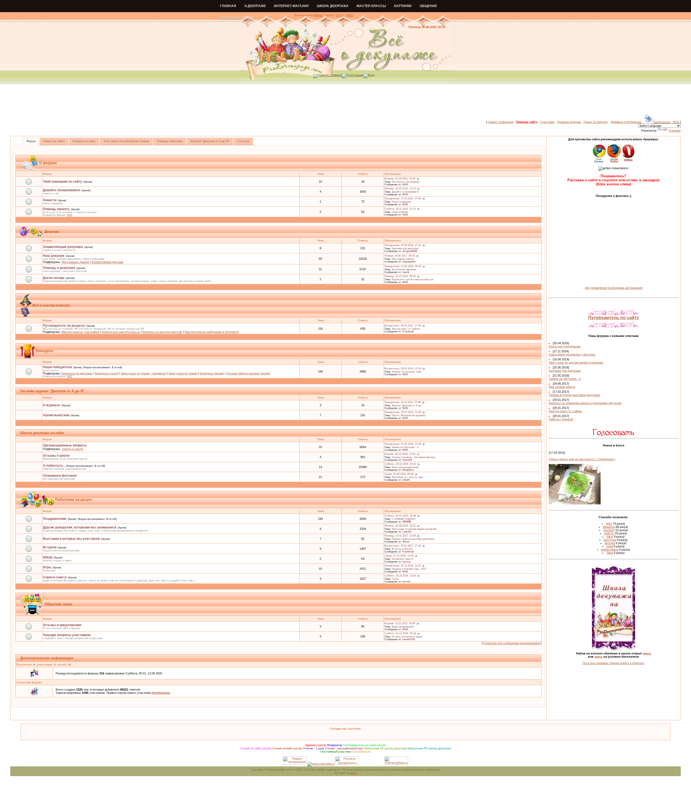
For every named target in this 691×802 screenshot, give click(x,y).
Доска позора (54, 278)
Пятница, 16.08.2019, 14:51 (400, 526)
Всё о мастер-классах (51, 305)
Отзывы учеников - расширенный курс (414, 457)
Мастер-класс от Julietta (406, 328)
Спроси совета (55, 577)
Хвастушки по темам (182, 373)
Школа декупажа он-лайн (42, 433)
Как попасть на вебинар (405, 181)
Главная (228, 6)
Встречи (49, 547)
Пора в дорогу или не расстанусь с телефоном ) (582, 459)
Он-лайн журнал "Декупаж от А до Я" (52, 391)
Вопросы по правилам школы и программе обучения (585, 403)
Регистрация (355, 75)
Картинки (403, 6)
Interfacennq (161, 692)
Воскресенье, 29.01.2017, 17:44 (402, 546)
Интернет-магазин (291, 6)
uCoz (353, 772)
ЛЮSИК (406, 521)
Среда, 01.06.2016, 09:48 (399, 474)
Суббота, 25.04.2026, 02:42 (400, 464)
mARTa (609, 533)
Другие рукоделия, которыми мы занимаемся (79, 527)
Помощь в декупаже (59, 268)
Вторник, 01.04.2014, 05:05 (399, 179)
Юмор (47, 557)
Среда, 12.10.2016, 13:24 (399, 556)
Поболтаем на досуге (73, 499)
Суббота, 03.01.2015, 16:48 (400, 516)
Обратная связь (59, 604)
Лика (610, 552)
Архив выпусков (56, 415)
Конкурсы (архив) (212, 373)
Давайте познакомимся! (405, 191)
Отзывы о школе (56, 456)
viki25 (405, 480)
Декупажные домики (75, 262)
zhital (609, 546)
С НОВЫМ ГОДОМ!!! (404, 519)
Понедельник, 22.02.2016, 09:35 (402, 266)
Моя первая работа (403, 259)
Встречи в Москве (402, 549)
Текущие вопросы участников (66, 635)
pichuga (610, 543)
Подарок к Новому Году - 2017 (409, 569)
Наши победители (57, 367)
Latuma (406, 531)
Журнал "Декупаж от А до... (408, 405)
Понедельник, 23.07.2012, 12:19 (402, 412)
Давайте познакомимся (61, 190)
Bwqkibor (408, 470)
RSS (350, 15)
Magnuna (609, 526)
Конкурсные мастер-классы (121, 331)
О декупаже (255, 6)
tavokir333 (408, 639)
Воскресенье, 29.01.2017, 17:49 (402, 326)
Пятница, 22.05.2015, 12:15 (400, 188)
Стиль (395, 579)
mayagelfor (409, 261)
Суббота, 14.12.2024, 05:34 (400, 633)
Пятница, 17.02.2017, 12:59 (400, 536)
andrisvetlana (609, 549)
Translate (674, 130)
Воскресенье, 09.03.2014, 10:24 (402, 368)
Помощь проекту (56, 209)
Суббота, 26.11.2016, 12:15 (400, 209)
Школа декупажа (332, 6)
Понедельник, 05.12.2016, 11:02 (402, 566)
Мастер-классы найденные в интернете (212, 331)
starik (405, 272)
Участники (547, 122)
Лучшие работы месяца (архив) (248, 373)
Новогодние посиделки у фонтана (572, 354)
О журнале (51, 405)
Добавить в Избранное (626, 122)
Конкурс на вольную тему (406, 371)
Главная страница (329, 75)
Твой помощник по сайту (62, 181)
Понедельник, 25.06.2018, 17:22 (402, 245)
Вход (371, 75)
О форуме (48, 163)
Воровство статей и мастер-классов (412, 279)
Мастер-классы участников (80, 331)
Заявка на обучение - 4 (405, 447)
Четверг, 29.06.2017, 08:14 (399, 256)
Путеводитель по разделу (64, 325)
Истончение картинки (404, 269)
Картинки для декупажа (405, 248)
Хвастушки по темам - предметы (143, 373)
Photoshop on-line (237, 18)
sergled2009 (409, 251)
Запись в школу (72, 449)
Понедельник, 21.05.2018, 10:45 (402, 444)
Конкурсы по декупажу (77, 373)
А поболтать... (54, 465)
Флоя (405, 541)
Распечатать (661, 122)
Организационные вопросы (65, 445)
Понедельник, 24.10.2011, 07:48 (402, 402)
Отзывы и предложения (62, 625)
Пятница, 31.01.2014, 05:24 (400, 276)
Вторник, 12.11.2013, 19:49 (399, 623)
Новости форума (401, 201)
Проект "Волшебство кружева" (409, 415)
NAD (405, 184)
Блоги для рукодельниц (405, 467)
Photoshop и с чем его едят (407, 477)
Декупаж (51, 232)
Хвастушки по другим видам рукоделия (414, 529)
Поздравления (54, 519)
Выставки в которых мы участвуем (71, 539)
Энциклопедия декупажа (63, 247)
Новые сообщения (500, 122)
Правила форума (569, 122)
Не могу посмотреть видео (407, 636)
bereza (406, 561)
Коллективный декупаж (107, 262)
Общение (428, 6)
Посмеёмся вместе (403, 559)
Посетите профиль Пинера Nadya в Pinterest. (613, 663)
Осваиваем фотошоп (60, 475)
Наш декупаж (54, 256)
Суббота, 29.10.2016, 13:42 (400, 576)
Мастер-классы (371, 6)
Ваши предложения (403, 626)
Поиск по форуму (596, 122)
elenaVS (407, 460)
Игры (47, 567)
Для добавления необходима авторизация (613, 287)
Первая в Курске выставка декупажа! (413, 539)
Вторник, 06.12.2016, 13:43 (399, 454)
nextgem (609, 530)
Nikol (610, 536)
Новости (49, 200)
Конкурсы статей (106, 373)
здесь (647, 653)
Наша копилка (400, 212)
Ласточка (609, 539)
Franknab (408, 331)
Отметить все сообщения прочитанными (511, 643)
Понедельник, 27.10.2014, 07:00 (402, 198)
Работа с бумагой (561, 419)
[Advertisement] (345, 102)
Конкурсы (44, 351)
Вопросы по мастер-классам (162, 331)
